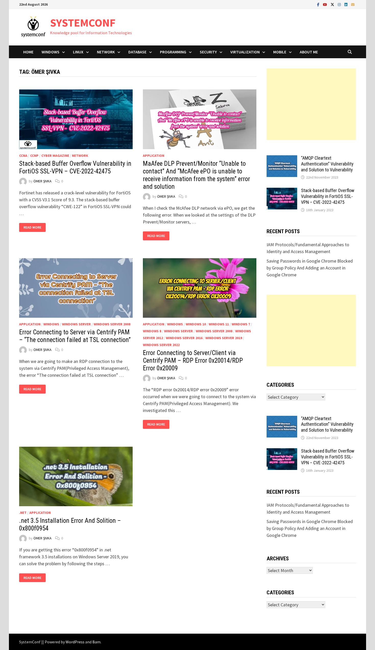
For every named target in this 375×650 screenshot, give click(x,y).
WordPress (75, 641)
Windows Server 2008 (112, 324)
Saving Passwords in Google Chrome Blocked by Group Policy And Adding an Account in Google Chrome (310, 268)
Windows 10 (196, 324)
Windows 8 (152, 331)
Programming (173, 51)
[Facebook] (319, 4)
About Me (309, 51)
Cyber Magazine (55, 155)
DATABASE (137, 51)
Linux (78, 51)
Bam (96, 641)
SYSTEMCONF (83, 23)
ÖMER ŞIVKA (42, 181)
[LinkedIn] (346, 4)
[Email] (353, 4)
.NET (23, 512)
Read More (34, 227)
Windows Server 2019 (223, 338)
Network (106, 51)
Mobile (279, 51)
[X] (332, 4)
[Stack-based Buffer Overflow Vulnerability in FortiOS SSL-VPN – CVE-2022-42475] (282, 191)
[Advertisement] (311, 104)
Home (28, 51)
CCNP (34, 155)
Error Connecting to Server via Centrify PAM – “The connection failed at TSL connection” (75, 336)
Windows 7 (241, 324)
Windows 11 (219, 324)
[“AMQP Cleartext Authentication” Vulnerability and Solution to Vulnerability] (282, 159)
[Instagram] (339, 4)
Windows (50, 51)
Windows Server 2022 (161, 344)
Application (153, 155)
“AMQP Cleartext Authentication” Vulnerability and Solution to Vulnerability (327, 163)
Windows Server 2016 (184, 338)
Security (208, 51)
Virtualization (245, 51)
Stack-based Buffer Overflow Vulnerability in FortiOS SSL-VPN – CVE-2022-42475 (75, 167)
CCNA (23, 155)
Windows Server (76, 324)
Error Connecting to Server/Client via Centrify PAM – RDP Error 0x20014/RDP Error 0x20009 (193, 360)
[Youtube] (325, 4)
